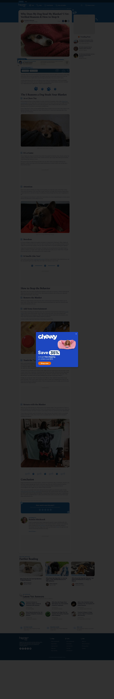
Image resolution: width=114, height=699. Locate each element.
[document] (57, 349)
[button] (76, 334)
